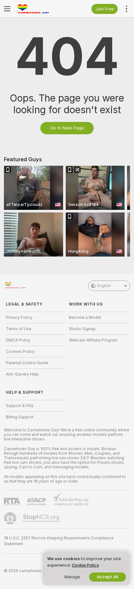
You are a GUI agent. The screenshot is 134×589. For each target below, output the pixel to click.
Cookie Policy (85, 565)
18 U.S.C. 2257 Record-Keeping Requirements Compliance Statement (59, 541)
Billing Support (20, 417)
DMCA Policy (18, 340)
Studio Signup (82, 329)
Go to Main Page (67, 128)
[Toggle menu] (7, 9)
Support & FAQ (20, 405)
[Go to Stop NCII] (42, 518)
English (104, 285)
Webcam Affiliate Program (93, 340)
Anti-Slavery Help (22, 374)
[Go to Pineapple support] (11, 518)
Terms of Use (18, 329)
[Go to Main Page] (40, 9)
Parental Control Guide (27, 363)
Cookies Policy (20, 351)
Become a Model (85, 317)
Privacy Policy (19, 317)
